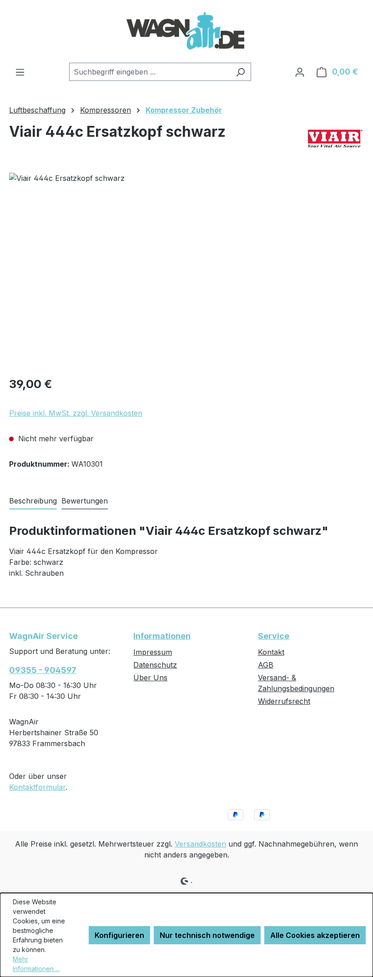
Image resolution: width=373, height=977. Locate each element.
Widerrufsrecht (284, 701)
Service (273, 636)
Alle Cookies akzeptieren (315, 935)
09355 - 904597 (42, 670)
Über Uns (150, 677)
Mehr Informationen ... (36, 963)
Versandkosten (200, 843)
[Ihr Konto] (300, 72)
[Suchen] (240, 72)
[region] (186, 270)
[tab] (33, 501)
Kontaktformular (37, 787)
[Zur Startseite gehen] (186, 31)
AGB (265, 664)
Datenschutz (155, 664)
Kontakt (271, 652)
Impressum (152, 652)
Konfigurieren (119, 935)
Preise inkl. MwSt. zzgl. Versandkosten (75, 413)
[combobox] (149, 72)
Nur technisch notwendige (207, 935)
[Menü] (20, 72)
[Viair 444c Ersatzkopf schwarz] (186, 270)
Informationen (162, 636)
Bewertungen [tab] (84, 500)
